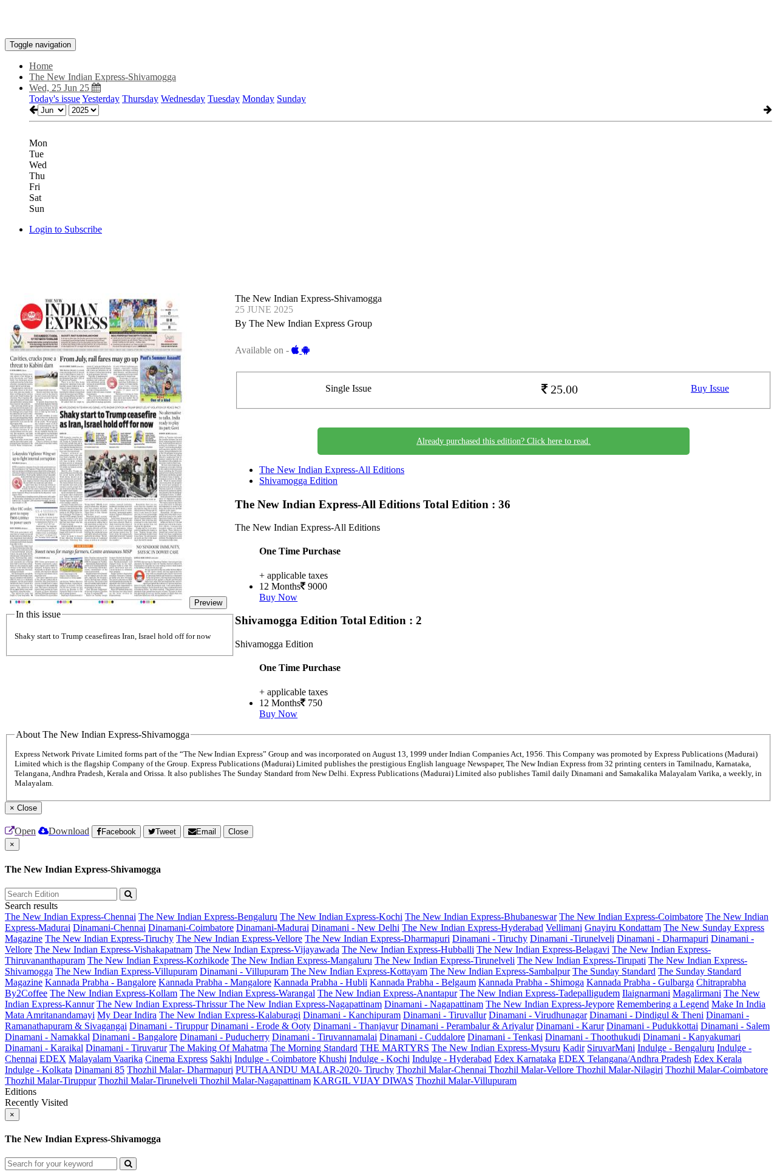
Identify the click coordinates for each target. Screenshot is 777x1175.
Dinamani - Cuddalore (422, 1037)
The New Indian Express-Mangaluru (301, 960)
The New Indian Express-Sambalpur (500, 971)
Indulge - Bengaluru (675, 1048)
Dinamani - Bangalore (134, 1037)
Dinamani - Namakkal (47, 1037)
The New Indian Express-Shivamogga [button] (102, 77)
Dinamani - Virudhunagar (538, 1015)
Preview (208, 602)
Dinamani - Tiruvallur (444, 1015)
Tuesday (224, 99)
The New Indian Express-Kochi (341, 916)
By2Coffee (26, 993)
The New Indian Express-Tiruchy (109, 938)
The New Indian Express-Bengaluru (207, 916)
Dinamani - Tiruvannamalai (324, 1037)
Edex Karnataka (525, 1059)
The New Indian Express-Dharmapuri (377, 938)
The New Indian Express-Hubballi (408, 949)
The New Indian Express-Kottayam (359, 971)
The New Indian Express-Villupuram (126, 971)
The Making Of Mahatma (218, 1048)
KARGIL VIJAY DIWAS (363, 1080)
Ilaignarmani (646, 993)
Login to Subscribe (65, 229)
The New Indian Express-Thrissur (163, 1004)
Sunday (291, 99)
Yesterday (101, 99)
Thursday (140, 99)
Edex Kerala (718, 1059)
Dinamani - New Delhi (355, 927)
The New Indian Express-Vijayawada (267, 949)
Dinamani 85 (99, 1069)
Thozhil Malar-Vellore (532, 1069)
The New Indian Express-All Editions (331, 470)
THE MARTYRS (394, 1048)
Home (41, 66)
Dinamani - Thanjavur (355, 1026)
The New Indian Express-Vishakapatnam (113, 949)
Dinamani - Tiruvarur (126, 1048)
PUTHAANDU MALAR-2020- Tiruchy (315, 1069)
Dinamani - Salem (735, 1026)
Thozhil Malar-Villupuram (466, 1080)
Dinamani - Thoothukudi (592, 1037)
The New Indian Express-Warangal (247, 993)
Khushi (333, 1059)
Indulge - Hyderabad (452, 1059)
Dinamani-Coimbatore (191, 927)
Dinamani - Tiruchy (490, 938)
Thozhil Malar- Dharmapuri (180, 1069)
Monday (258, 99)
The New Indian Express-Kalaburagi (229, 1015)
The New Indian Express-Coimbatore (631, 916)
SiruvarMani (611, 1048)
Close (238, 831)
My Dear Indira (127, 1015)
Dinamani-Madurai (272, 927)
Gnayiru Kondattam (623, 927)
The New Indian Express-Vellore (239, 938)
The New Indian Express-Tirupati (581, 960)
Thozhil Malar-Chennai (442, 1069)
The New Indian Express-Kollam (113, 993)
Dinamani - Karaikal (44, 1048)
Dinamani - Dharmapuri (662, 938)
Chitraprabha (721, 982)
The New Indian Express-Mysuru (496, 1048)
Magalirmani (697, 993)
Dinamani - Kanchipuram (352, 1015)
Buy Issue (710, 388)
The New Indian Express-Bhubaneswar (481, 916)
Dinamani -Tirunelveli (572, 938)
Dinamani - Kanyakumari (692, 1037)
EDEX (52, 1059)
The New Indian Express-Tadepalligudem (540, 993)
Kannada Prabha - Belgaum (423, 982)
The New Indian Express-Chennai (70, 916)
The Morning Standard (314, 1048)
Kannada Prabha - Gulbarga (640, 982)
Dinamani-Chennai (109, 927)
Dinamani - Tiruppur (168, 1026)
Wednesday (183, 99)
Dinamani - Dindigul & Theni (646, 1015)
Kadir (574, 1048)
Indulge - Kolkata (38, 1069)
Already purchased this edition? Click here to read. (503, 441)
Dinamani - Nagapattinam (433, 1004)
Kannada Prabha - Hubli (320, 982)
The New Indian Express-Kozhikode (158, 960)
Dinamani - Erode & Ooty (261, 1026)
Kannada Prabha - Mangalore (214, 982)
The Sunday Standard (614, 971)
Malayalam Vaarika (106, 1059)
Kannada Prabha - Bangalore (100, 982)
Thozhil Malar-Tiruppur (50, 1080)
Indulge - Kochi (379, 1059)
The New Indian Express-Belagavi (543, 949)
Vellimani (564, 927)
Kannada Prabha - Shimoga (531, 982)
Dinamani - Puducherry (225, 1037)
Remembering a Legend (663, 1004)
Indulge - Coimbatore (275, 1059)
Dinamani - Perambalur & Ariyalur (467, 1026)
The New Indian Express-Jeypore (550, 1004)
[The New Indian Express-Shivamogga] (388, 20)
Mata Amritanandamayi (50, 1015)
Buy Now (278, 597)
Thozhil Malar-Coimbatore (716, 1069)
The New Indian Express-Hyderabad (472, 927)
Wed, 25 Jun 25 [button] (60, 88)
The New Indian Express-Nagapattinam (305, 1004)
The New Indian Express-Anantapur (387, 993)
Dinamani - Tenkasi (505, 1037)
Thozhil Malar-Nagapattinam (255, 1080)
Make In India (738, 1004)
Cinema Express (176, 1059)
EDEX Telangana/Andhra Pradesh (624, 1059)
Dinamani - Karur (570, 1026)
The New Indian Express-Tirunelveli (445, 960)
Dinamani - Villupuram (244, 971)
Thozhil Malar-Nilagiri (619, 1069)
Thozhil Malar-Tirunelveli (149, 1080)
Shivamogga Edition (298, 480)
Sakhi (221, 1059)
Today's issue (54, 99)
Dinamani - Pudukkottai (652, 1026)
